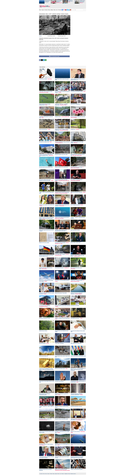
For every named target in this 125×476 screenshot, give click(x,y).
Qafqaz (52, 9)
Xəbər (40, 9)
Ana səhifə (41, 473)
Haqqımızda (66, 473)
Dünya (49, 9)
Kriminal (46, 9)
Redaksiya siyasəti (73, 473)
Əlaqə (69, 473)
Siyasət (43, 9)
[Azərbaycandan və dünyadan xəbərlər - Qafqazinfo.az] (45, 6)
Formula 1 (59, 9)
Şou (57, 9)
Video (44, 473)
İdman (55, 9)
